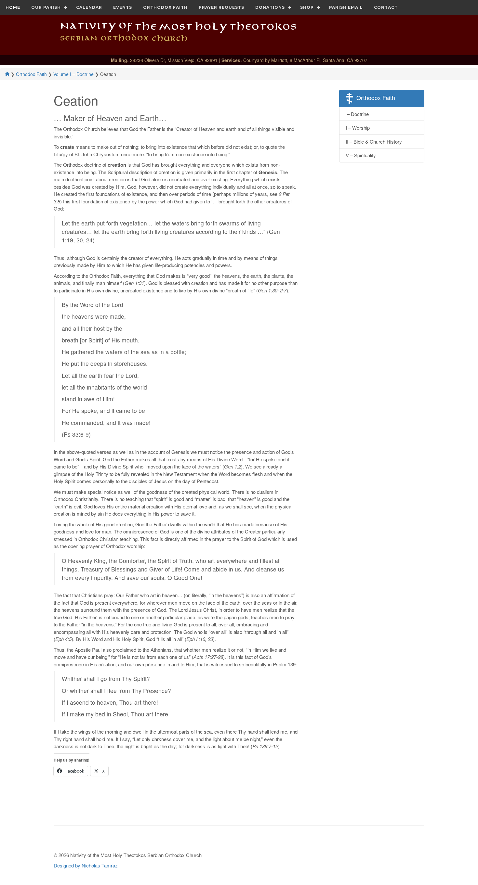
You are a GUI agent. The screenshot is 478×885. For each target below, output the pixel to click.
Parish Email (346, 7)
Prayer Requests (221, 7)
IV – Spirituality (360, 155)
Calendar (89, 7)
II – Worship (357, 127)
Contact (386, 7)
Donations (270, 7)
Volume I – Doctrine (73, 74)
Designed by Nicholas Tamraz (86, 865)
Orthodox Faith (165, 7)
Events (122, 7)
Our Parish (46, 7)
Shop (307, 7)
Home (13, 7)
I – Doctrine (356, 113)
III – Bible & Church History (373, 141)
